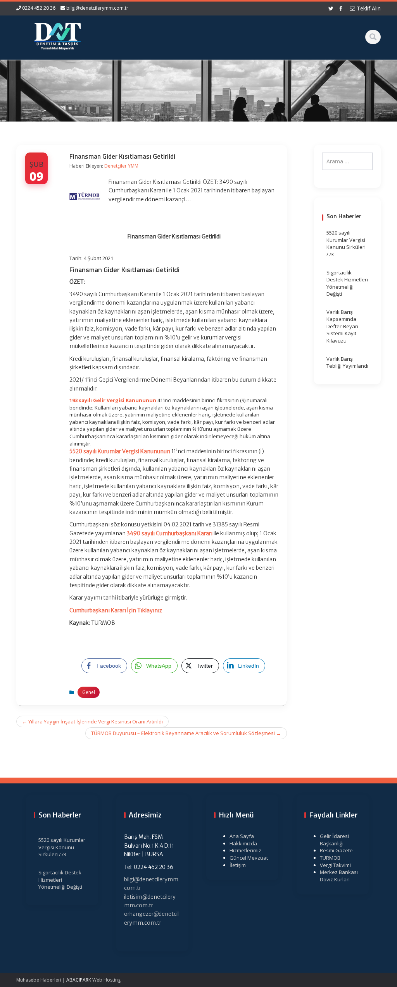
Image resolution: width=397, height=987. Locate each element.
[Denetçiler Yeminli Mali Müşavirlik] (57, 35)
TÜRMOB (330, 857)
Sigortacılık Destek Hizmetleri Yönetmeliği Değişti (347, 283)
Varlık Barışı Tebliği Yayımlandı (347, 362)
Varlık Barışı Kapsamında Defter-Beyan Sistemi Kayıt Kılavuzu (342, 326)
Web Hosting (106, 980)
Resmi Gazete (336, 850)
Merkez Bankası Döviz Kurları (339, 876)
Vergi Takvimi (335, 865)
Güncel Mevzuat (249, 857)
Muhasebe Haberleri (38, 980)
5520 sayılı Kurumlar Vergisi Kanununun (119, 451)
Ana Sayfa (242, 836)
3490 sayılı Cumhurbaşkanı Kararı (169, 533)
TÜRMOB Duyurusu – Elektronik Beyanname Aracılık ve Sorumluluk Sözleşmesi (186, 733)
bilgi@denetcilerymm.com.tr (97, 8)
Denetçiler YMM (121, 166)
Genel (88, 692)
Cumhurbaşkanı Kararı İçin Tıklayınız (115, 610)
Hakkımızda (243, 843)
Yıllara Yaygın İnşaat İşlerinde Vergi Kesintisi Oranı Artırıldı (92, 721)
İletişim (238, 865)
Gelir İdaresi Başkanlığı (334, 840)
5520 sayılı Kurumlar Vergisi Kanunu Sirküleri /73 (346, 243)
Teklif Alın (368, 8)
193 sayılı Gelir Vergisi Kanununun (112, 400)
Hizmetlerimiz (245, 850)
